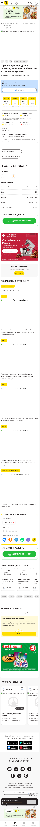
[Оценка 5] (16, 531)
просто (11, 598)
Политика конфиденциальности (23, 785)
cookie (4, 803)
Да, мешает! (19, 273)
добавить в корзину (21, 221)
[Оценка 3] (9, 531)
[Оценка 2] (6, 531)
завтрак (4, 598)
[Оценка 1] (3, 531)
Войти (19, 635)
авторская (5, 130)
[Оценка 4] (13, 531)
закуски (19, 598)
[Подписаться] (22, 691)
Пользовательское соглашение (15, 787)
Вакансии (28, 787)
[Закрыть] (37, 793)
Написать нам (20, 794)
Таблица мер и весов (9, 156)
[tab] (5, 824)
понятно (32, 802)
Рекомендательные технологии (12, 789)
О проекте (10, 785)
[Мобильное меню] (2, 3)
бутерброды (28, 598)
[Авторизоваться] (36, 3)
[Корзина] (31, 3)
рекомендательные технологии (12, 802)
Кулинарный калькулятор (10, 151)
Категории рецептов (28, 789)
